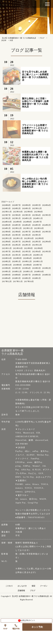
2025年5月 (26, 215)
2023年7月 (26, 232)
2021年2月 (6, 255)
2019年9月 (17, 265)
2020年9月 (17, 258)
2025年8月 (38, 212)
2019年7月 (37, 265)
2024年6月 (6, 225)
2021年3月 (46, 251)
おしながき (22, 586)
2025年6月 (16, 215)
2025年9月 (28, 212)
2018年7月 (26, 275)
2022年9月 (39, 238)
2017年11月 (18, 281)
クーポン (43, 586)
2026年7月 (16, 205)
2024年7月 (37, 222)
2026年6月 (26, 205)
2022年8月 (6, 242)
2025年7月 (6, 215)
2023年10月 (39, 228)
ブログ (32, 591)
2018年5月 (46, 275)
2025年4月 (36, 215)
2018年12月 (17, 271)
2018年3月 (16, 278)
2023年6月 (36, 232)
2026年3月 (6, 208)
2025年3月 (46, 215)
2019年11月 (38, 261)
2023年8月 (16, 232)
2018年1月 (36, 278)
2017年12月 (7, 281)
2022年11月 (18, 238)
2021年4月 (36, 251)
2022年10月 (29, 238)
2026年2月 (16, 208)
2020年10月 (7, 258)
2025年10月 (18, 212)
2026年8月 (6, 205)
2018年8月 (16, 275)
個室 (33, 586)
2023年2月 (26, 235)
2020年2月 (6, 261)
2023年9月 (6, 232)
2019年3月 (36, 268)
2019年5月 (16, 268)
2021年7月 (6, 251)
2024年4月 (26, 225)
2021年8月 (38, 248)
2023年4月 (6, 235)
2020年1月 (16, 261)
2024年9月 (17, 222)
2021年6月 (16, 251)
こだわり (9, 586)
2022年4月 (46, 242)
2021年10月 (18, 248)
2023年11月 (28, 228)
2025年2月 (6, 218)
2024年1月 (6, 228)
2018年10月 (39, 271)
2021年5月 (26, 251)
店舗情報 (21, 591)
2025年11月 (7, 212)
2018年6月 (36, 275)
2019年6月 (6, 268)
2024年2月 (46, 225)
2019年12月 (27, 261)
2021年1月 (16, 255)
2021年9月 (28, 248)
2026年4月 (46, 205)
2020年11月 (38, 255)
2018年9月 (6, 275)
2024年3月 (36, 225)
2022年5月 (36, 242)
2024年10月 (7, 222)
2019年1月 (6, 271)
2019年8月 (27, 265)
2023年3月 (16, 235)
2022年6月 (26, 242)
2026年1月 (26, 208)
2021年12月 (37, 245)
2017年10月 (29, 281)
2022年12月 (7, 238)
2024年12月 (27, 218)
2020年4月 (27, 258)
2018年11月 (28, 271)
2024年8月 (27, 222)
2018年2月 (26, 278)
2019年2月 (46, 268)
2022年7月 (16, 242)
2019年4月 (26, 268)
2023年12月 (17, 228)
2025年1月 (16, 218)
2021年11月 (7, 248)
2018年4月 (6, 278)
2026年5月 (36, 205)
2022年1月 (26, 245)
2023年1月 (36, 235)
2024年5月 (16, 225)
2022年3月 (6, 245)
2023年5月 (46, 232)
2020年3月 (37, 258)
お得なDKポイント (27, 620)
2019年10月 (7, 265)
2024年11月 (38, 218)
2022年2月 (16, 245)
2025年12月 (37, 208)
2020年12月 (27, 255)
